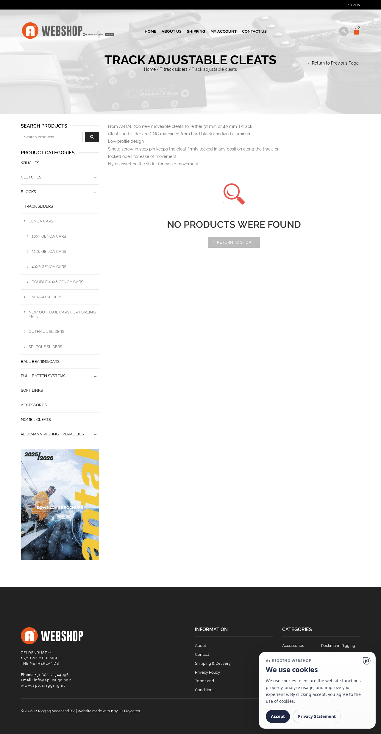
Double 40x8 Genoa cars (57, 282)
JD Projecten (129, 711)
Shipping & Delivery (213, 663)
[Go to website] (367, 661)
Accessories (34, 405)
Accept (278, 716)
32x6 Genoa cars (49, 251)
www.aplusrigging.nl (43, 685)
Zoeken (92, 137)
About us (172, 31)
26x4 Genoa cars (49, 236)
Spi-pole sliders (45, 346)
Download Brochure (60, 507)
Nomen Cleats (36, 419)
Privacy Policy (207, 672)
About (200, 645)
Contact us (254, 31)
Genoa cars (41, 221)
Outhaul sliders (46, 331)
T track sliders (174, 69)
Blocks (28, 191)
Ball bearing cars (40, 361)
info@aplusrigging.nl (53, 680)
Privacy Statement (317, 716)
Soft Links (32, 390)
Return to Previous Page (335, 63)
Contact (202, 654)
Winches (30, 163)
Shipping (196, 31)
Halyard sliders (45, 297)
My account (223, 31)
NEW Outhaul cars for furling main (62, 314)
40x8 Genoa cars (49, 266)
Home (150, 31)
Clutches (31, 177)
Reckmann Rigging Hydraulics (52, 434)
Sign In (354, 5)
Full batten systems (43, 376)
